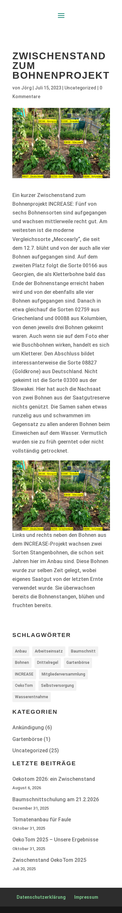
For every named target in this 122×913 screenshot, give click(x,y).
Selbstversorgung (57, 685)
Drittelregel (47, 662)
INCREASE (24, 674)
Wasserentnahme (31, 697)
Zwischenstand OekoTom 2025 (49, 860)
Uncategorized (80, 87)
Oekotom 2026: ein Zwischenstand (53, 779)
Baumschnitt (83, 651)
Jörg (26, 87)
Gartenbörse (77, 662)
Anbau (21, 651)
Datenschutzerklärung (41, 897)
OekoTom (24, 685)
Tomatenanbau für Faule (41, 819)
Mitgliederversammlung (63, 674)
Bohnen (22, 662)
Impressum (86, 897)
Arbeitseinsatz (49, 651)
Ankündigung (28, 727)
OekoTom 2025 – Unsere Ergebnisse (55, 840)
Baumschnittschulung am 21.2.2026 (55, 799)
